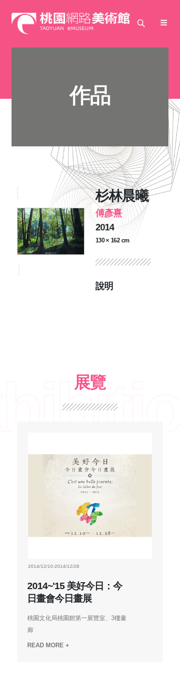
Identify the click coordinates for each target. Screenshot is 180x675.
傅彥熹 (109, 213)
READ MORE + (48, 645)
